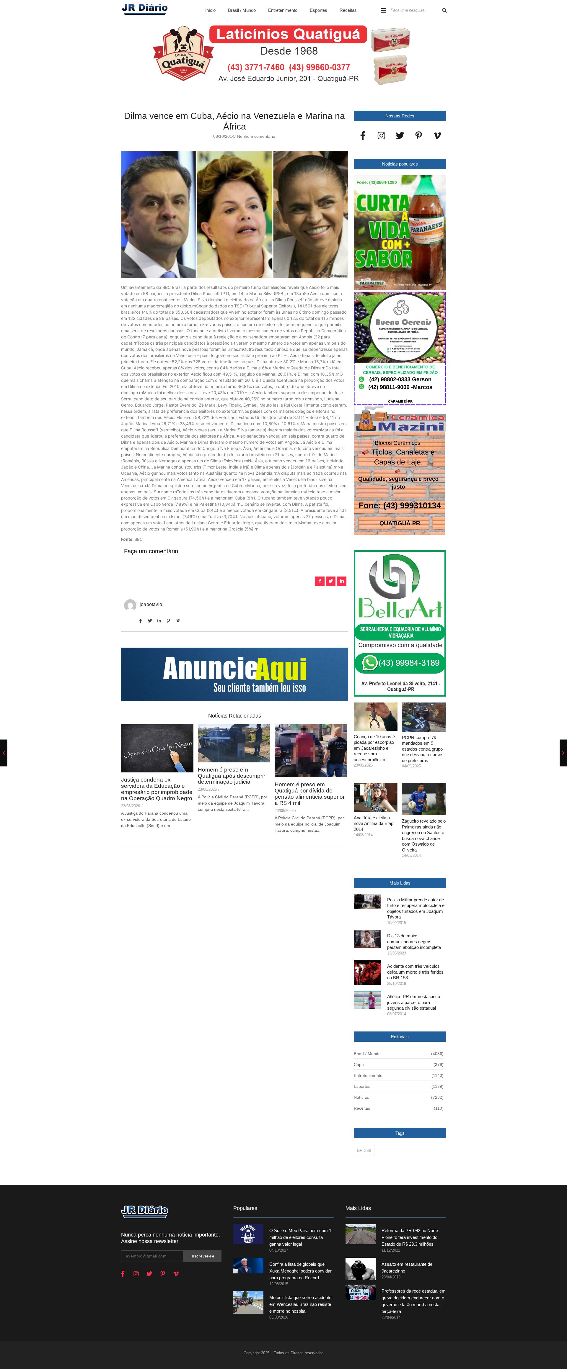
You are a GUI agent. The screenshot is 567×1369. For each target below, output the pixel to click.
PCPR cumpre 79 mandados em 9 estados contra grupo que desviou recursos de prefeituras (423, 749)
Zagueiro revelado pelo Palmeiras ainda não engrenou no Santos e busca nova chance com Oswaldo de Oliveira (424, 835)
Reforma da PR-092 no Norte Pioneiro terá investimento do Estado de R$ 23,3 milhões (410, 1237)
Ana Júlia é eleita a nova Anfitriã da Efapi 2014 (374, 823)
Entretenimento (282, 10)
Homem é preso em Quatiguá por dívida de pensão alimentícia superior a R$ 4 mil (310, 794)
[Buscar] (444, 10)
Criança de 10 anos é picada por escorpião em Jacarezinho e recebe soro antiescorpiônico (374, 748)
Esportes (318, 10)
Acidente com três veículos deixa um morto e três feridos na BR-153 (415, 972)
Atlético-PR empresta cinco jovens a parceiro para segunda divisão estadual (413, 1002)
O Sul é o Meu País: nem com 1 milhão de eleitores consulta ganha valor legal (300, 1237)
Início (210, 10)
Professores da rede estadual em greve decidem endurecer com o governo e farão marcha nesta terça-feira (414, 1301)
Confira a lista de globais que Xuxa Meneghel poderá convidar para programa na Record (300, 1271)
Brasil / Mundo (242, 10)
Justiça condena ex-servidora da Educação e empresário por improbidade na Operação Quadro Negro (157, 789)
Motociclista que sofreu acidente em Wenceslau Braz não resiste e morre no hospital (300, 1304)
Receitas (348, 10)
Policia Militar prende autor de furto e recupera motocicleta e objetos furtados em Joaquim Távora (415, 908)
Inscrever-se (202, 1256)
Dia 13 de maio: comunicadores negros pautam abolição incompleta (414, 941)
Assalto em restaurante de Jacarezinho (407, 1267)
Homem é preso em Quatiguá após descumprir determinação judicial (231, 776)
